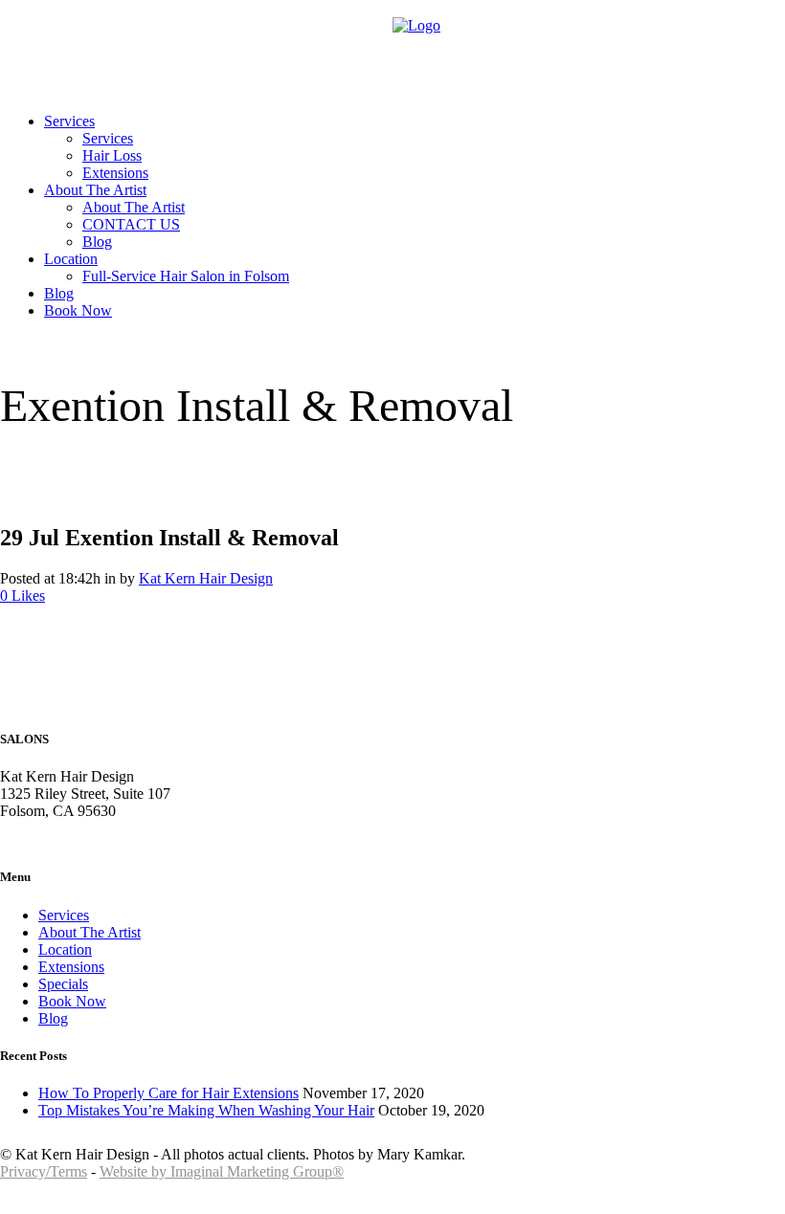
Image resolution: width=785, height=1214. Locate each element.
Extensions (71, 967)
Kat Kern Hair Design (206, 578)
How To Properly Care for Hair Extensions (168, 1093)
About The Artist (89, 932)
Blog (53, 1018)
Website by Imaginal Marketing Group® (222, 1171)
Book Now (72, 1001)
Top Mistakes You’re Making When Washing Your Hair (206, 1110)
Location (65, 949)
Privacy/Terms (43, 1171)
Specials (63, 984)
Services (63, 915)
